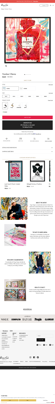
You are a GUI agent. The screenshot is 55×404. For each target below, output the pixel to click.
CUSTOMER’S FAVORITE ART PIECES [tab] (28, 157)
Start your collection (40, 293)
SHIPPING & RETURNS (8, 151)
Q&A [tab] (11, 331)
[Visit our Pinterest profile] (38, 392)
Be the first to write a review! (27, 360)
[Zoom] (5, 66)
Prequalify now (38, 134)
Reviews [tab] (5, 331)
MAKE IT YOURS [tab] (27, 80)
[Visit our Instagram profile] (30, 392)
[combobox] (44, 5)
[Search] (47, 5)
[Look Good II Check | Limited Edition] (15, 171)
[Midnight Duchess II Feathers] (37, 171)
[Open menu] (53, 5)
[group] (27, 44)
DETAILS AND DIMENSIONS (9, 147)
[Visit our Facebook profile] (34, 392)
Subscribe (40, 374)
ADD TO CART (27, 117)
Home (2, 9)
